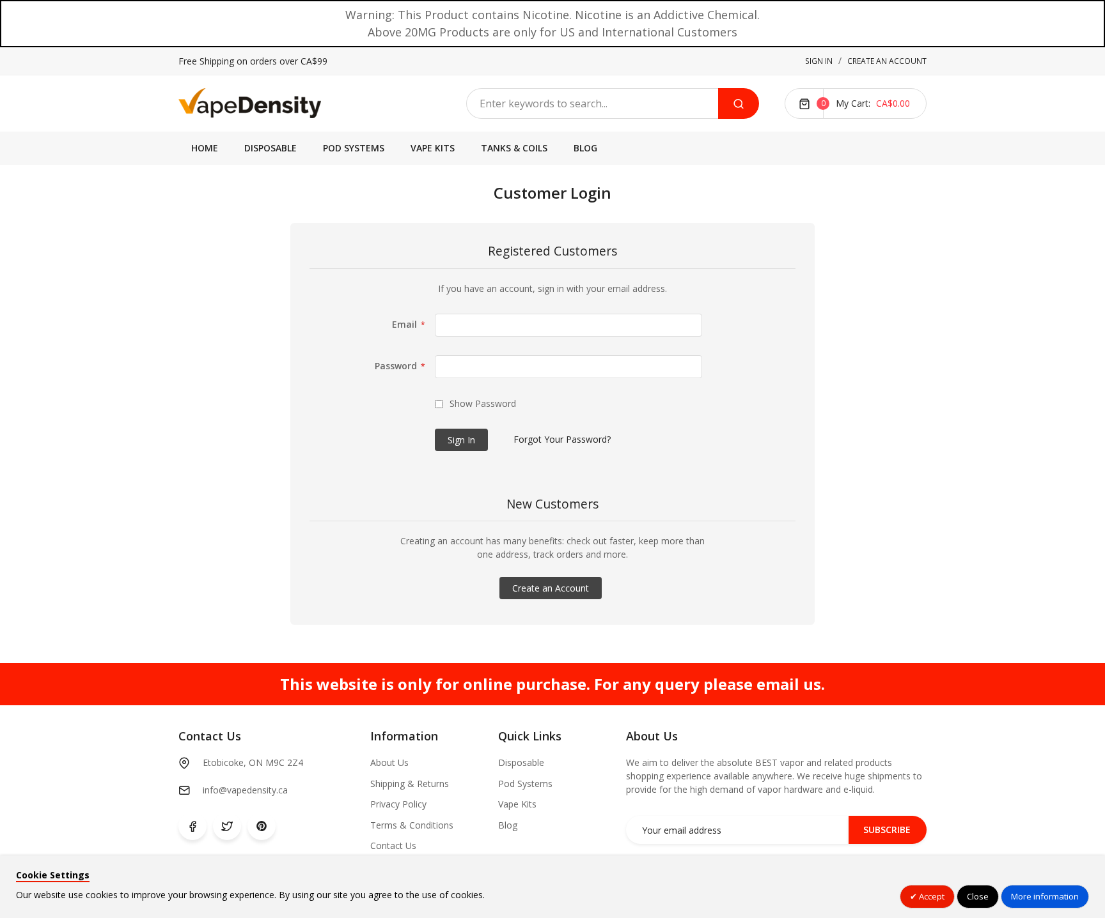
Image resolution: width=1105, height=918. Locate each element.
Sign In (819, 61)
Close (978, 896)
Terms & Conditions (411, 825)
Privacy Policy (398, 804)
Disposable (521, 762)
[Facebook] (192, 826)
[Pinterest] (261, 826)
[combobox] (592, 103)
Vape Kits (517, 804)
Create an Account (887, 61)
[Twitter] (227, 826)
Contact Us (393, 845)
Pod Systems (525, 783)
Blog (507, 825)
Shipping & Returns (409, 783)
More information (1045, 896)
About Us (389, 762)
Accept (930, 896)
